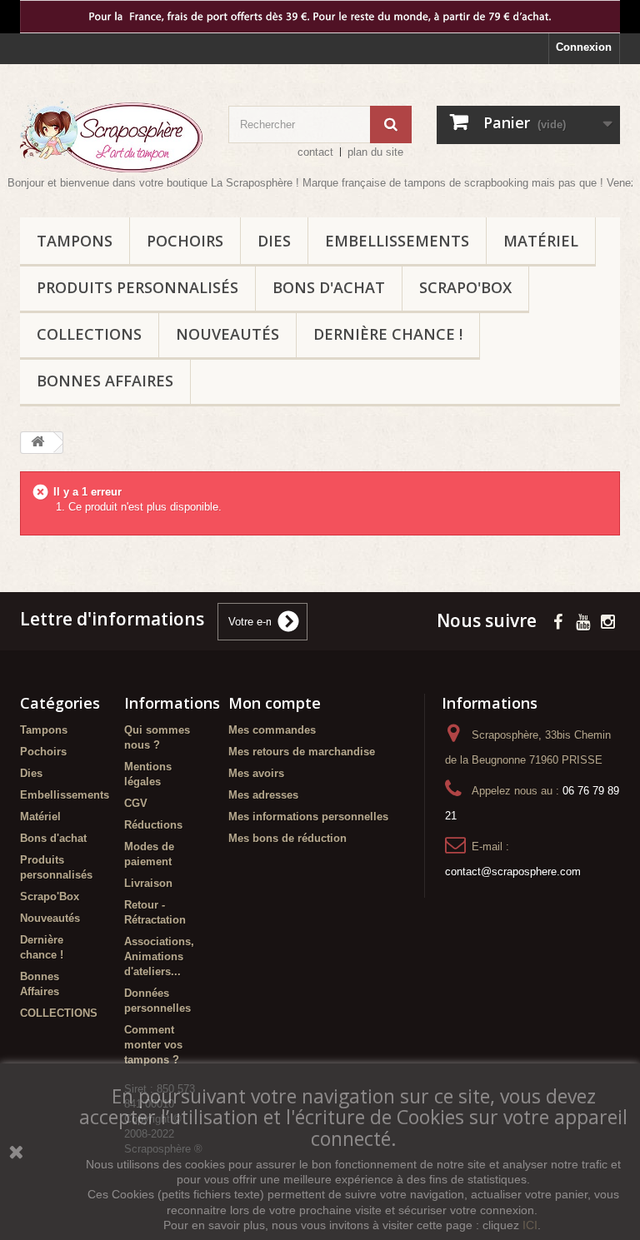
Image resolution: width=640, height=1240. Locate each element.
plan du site (375, 152)
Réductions (153, 825)
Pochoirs (185, 241)
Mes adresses (263, 795)
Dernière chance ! (387, 334)
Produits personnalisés (137, 287)
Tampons (74, 241)
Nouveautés (227, 334)
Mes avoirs (256, 773)
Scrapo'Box (465, 287)
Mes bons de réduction (287, 838)
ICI (530, 1225)
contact (315, 152)
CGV (136, 803)
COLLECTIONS (89, 334)
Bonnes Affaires (105, 381)
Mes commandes (272, 730)
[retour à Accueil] (37, 442)
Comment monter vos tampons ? (153, 1044)
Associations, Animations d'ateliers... (159, 956)
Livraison (148, 883)
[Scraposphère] (111, 136)
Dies (274, 241)
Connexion (584, 47)
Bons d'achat (328, 287)
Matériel (540, 241)
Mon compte (274, 703)
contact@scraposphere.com (513, 871)
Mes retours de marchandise (301, 751)
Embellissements (397, 241)
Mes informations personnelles (308, 816)
